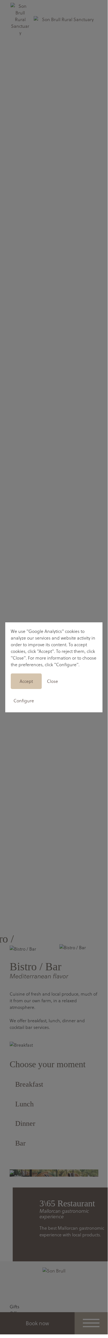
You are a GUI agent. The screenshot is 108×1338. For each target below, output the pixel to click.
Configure (24, 700)
